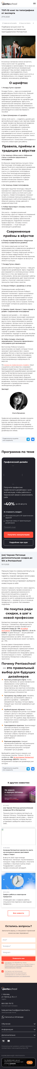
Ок (30, 1062)
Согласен (8, 962)
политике (13, 1063)
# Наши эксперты (24, 23)
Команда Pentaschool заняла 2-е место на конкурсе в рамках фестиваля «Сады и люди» (18, 852)
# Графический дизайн (9, 23)
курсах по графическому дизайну (16, 365)
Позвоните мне (18, 958)
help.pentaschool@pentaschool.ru (16, 1010)
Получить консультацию (18, 535)
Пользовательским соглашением (17, 976)
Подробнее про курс (18, 542)
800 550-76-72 (7, 1003)
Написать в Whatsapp (14, 1017)
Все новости (18, 913)
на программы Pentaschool (23, 757)
